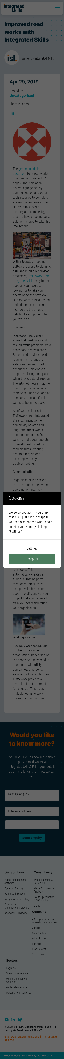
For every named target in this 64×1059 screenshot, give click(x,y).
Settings (32, 548)
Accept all (32, 559)
